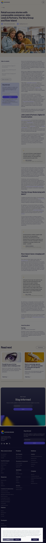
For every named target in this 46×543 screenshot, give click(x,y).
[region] (22, 535)
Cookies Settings (8, 539)
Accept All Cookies (35, 539)
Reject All (17, 539)
